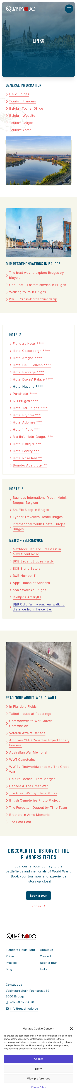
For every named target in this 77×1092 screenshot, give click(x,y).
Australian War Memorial (28, 752)
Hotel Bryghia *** (27, 415)
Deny (38, 1068)
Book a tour (38, 895)
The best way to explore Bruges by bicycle (36, 275)
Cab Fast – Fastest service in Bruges (37, 285)
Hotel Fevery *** (26, 451)
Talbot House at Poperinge (30, 714)
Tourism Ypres (20, 130)
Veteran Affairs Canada (27, 733)
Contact (45, 956)
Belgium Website (22, 115)
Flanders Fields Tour (20, 950)
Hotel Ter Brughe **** (30, 408)
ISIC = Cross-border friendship (33, 299)
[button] (71, 1028)
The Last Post (20, 822)
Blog (9, 969)
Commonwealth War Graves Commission (30, 723)
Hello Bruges (19, 94)
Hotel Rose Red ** (27, 458)
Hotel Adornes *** (27, 422)
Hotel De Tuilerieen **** (32, 365)
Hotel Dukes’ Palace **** (33, 379)
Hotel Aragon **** (27, 358)
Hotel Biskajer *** (27, 444)
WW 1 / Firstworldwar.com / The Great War (39, 769)
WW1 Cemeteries (22, 759)
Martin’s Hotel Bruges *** (33, 437)
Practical (12, 962)
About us (46, 950)
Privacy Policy (38, 1087)
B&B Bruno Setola (26, 568)
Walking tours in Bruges (27, 292)
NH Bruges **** (25, 401)
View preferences (38, 1078)
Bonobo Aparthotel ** (30, 465)
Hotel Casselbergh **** (31, 351)
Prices (37, 906)
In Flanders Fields (23, 706)
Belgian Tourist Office (26, 108)
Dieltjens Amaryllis (27, 597)
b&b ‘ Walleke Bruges (29, 590)
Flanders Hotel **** (28, 343)
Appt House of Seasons (31, 583)
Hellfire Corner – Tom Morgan (32, 779)
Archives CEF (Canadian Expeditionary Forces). (39, 742)
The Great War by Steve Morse (33, 793)
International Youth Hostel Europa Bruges (39, 526)
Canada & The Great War (28, 786)
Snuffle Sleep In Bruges (31, 510)
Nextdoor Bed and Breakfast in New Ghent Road (37, 551)
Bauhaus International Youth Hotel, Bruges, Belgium (40, 500)
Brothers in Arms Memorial (29, 815)
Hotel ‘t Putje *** (26, 429)
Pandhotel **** (25, 394)
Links (43, 969)
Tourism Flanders (22, 101)
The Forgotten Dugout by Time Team (38, 807)
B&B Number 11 (24, 576)
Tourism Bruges (21, 123)
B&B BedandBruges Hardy (33, 561)
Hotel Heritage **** (28, 372)
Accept (38, 1058)
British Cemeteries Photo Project (34, 800)
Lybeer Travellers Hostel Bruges (37, 517)
